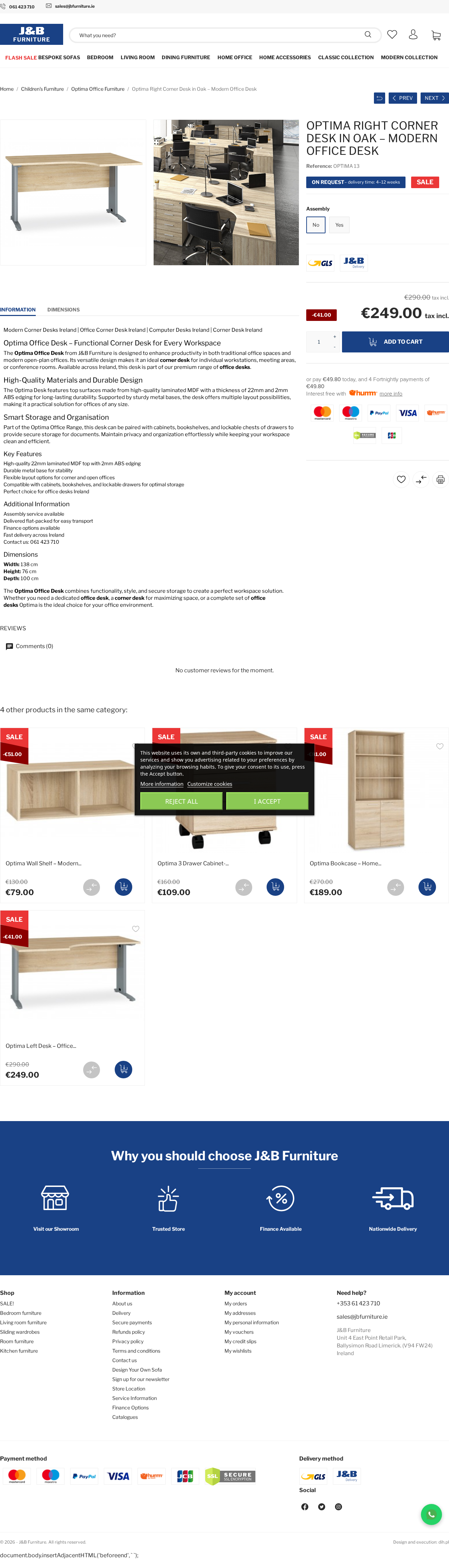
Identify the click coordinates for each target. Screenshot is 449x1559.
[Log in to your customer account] (413, 37)
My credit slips (240, 1341)
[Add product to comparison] (91, 887)
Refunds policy (128, 1332)
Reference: (319, 166)
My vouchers (239, 1332)
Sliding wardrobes (20, 1332)
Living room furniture (23, 1322)
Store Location (128, 1389)
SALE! (7, 1303)
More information (161, 783)
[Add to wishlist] (440, 747)
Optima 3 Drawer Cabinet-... (193, 863)
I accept (267, 801)
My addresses (240, 1313)
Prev (406, 98)
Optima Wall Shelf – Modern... (43, 863)
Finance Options (130, 1407)
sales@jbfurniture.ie (362, 1316)
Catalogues (125, 1417)
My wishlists (238, 1351)
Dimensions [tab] (63, 310)
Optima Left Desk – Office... (41, 1046)
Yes (339, 225)
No (316, 225)
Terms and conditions (136, 1351)
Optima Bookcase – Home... (345, 863)
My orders (235, 1303)
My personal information (251, 1322)
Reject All (181, 801)
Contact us (124, 1360)
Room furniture (17, 1341)
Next (431, 98)
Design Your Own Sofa (137, 1370)
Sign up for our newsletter (140, 1379)
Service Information (134, 1398)
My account (240, 1293)
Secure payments (132, 1322)
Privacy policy (127, 1341)
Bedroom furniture (20, 1313)
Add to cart (403, 341)
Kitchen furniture (19, 1351)
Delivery (121, 1313)
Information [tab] (18, 310)
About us (122, 1303)
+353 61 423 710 (358, 1303)
